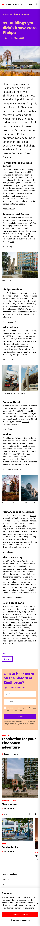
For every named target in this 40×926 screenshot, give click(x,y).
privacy (6, 884)
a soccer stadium (25, 311)
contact (6, 879)
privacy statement (26, 908)
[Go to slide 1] (3, 814)
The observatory (10, 592)
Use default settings (20, 914)
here (12, 241)
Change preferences (20, 920)
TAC (8, 217)
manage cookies (10, 874)
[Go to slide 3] (6, 814)
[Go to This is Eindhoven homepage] (12, 4)
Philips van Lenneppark (23, 622)
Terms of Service (28, 724)
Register (20, 716)
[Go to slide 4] (8, 814)
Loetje (21, 204)
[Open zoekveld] (36, 4)
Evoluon (32, 440)
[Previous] (29, 814)
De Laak (6, 331)
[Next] (35, 814)
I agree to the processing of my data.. (21, 709)
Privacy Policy (14, 724)
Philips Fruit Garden (28, 630)
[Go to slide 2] (4, 814)
